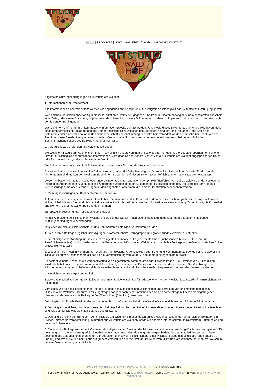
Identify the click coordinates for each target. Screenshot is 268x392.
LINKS (119, 42)
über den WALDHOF (154, 42)
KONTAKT (175, 42)
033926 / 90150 (143, 372)
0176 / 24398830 (174, 372)
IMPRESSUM (106, 366)
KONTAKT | (147, 366)
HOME (90, 42)
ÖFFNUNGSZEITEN (168, 366)
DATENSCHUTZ (127, 366)
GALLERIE (132, 42)
